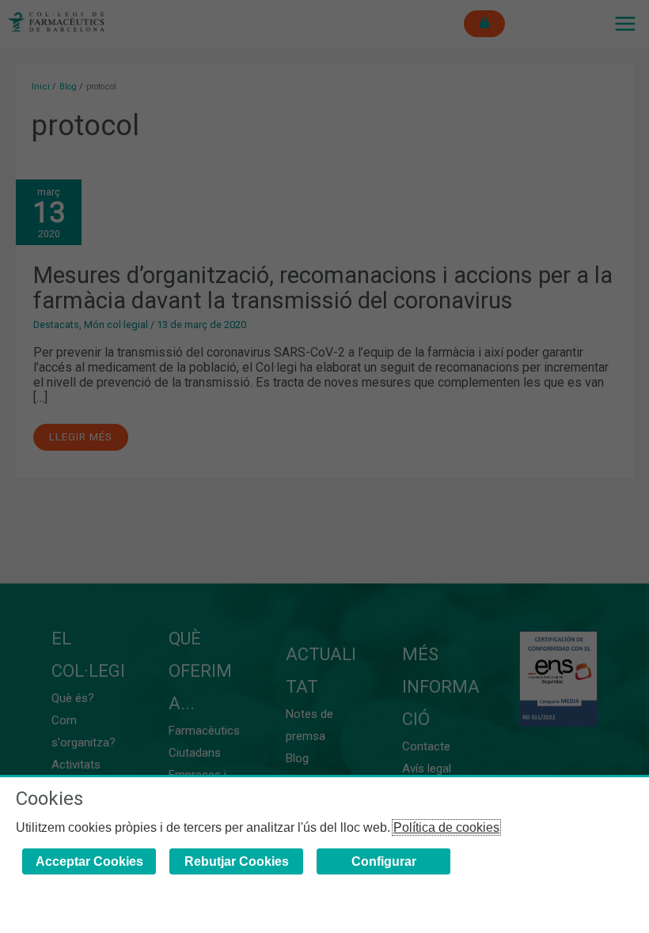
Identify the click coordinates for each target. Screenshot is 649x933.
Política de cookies (446, 827)
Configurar (383, 861)
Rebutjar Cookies (236, 861)
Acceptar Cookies (89, 861)
